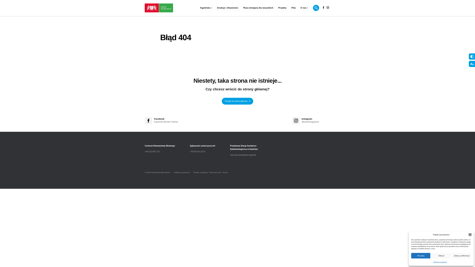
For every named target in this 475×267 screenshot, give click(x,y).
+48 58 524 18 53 (197, 152)
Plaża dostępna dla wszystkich (258, 8)
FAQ (293, 8)
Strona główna (168, 48)
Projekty (282, 8)
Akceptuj (420, 256)
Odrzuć (441, 256)
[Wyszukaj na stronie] (316, 8)
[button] (470, 234)
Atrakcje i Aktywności (227, 8)
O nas (303, 8)
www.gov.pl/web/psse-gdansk (243, 155)
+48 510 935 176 (152, 152)
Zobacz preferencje (461, 256)
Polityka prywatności (440, 262)
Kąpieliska (205, 8)
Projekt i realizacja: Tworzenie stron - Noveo (210, 172)
